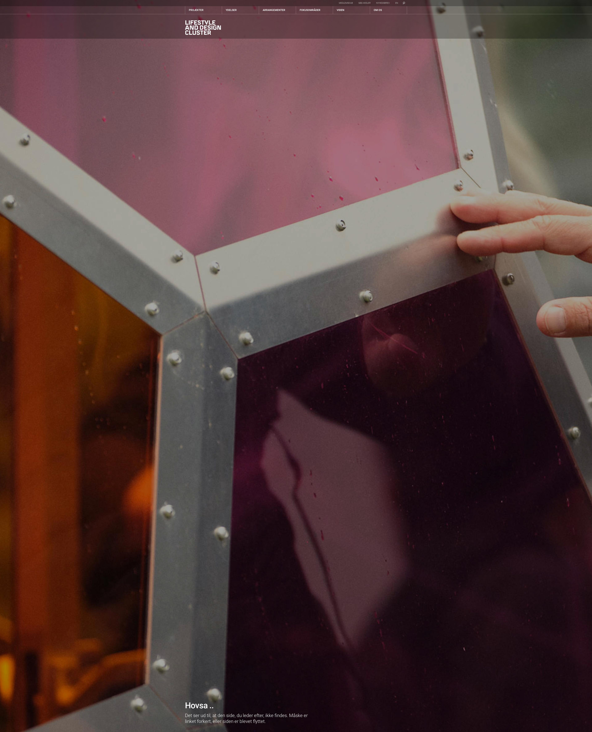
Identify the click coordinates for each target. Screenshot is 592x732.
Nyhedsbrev (383, 3)
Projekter (196, 10)
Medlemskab (346, 3)
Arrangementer (274, 10)
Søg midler (364, 3)
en (396, 3)
